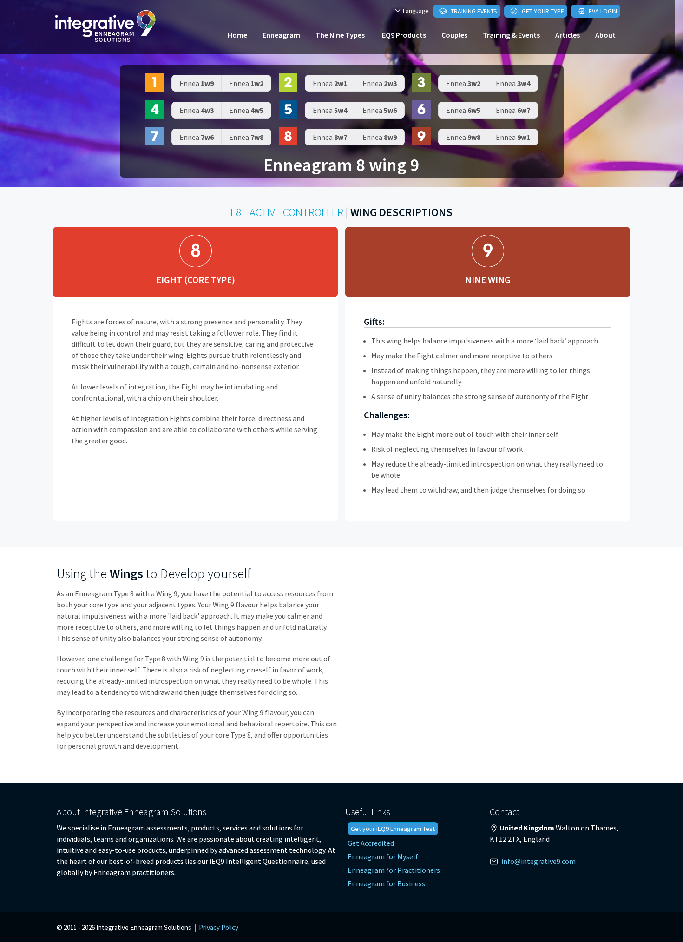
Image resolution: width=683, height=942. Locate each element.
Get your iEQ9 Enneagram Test (393, 828)
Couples (454, 35)
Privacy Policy (218, 927)
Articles (567, 35)
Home (237, 35)
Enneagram (281, 35)
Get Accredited (371, 843)
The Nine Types (340, 35)
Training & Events (511, 35)
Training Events (473, 11)
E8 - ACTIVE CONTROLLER (286, 212)
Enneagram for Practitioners (394, 870)
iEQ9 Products (403, 35)
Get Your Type (542, 11)
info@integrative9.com (538, 861)
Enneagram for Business (386, 883)
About (605, 35)
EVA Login (602, 11)
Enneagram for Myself (383, 856)
